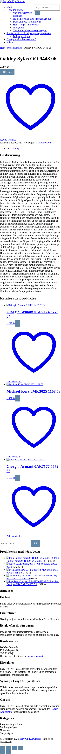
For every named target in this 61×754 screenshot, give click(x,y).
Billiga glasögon (21, 36)
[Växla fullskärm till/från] (8, 748)
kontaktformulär (36, 656)
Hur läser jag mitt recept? (26, 24)
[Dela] (14, 748)
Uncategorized (14, 47)
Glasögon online (15, 9)
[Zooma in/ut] (2, 748)
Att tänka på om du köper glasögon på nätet (29, 33)
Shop (9, 7)
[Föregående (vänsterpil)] (2, 752)
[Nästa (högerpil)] (8, 752)
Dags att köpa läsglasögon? (27, 21)
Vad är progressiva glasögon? (22, 14)
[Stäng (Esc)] (20, 748)
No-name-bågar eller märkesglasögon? (33, 18)
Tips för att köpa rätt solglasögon (30, 30)
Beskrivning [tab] (13, 148)
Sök (35, 543)
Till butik (7, 72)
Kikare (10, 42)
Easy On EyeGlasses (30, 738)
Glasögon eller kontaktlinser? (21, 39)
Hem (2, 47)
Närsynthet (18, 27)
